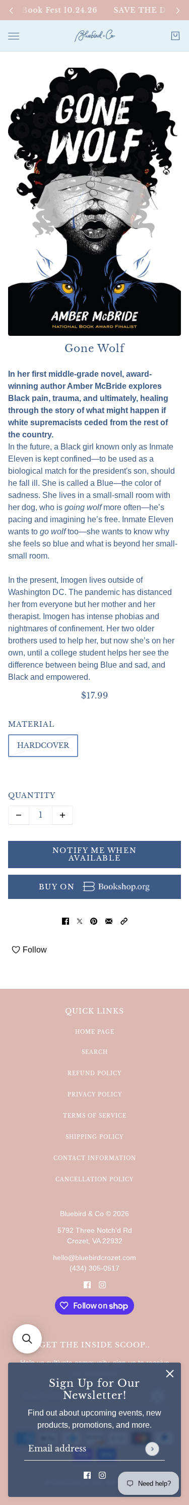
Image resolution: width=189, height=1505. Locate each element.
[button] (124, 921)
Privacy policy (95, 1094)
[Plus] (62, 815)
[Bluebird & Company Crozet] (94, 35)
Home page (94, 1032)
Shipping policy (94, 1137)
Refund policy (94, 1073)
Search (95, 1052)
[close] (170, 1374)
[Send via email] (108, 921)
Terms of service (95, 1116)
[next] (178, 10)
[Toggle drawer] (13, 36)
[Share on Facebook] (65, 921)
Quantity (31, 795)
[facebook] (87, 1475)
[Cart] (175, 35)
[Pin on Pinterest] (93, 921)
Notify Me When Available (94, 854)
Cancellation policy (94, 1179)
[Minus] (18, 815)
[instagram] (102, 1475)
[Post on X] (79, 921)
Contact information (94, 1158)
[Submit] (152, 1449)
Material (31, 724)
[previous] (11, 10)
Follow (35, 949)
